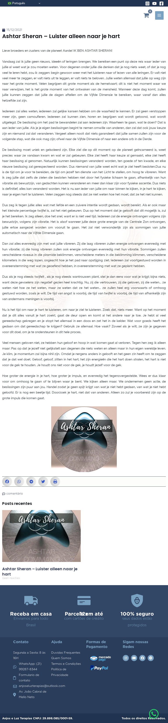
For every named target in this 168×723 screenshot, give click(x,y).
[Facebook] (161, 3)
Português (18, 3)
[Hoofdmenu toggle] (159, 15)
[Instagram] (147, 3)
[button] (7, 481)
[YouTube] (154, 3)
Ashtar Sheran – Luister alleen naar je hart (39, 571)
